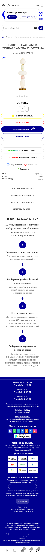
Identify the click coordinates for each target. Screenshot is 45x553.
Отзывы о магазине (21, 202)
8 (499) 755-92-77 (22, 399)
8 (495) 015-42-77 (22, 392)
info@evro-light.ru (22, 410)
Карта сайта (22, 507)
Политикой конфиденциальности (28, 495)
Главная (9, 37)
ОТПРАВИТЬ (22, 501)
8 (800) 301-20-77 (22, 385)
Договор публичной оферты (22, 511)
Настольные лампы (22, 37)
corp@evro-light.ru (22, 417)
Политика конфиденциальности (22, 509)
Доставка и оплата (22, 188)
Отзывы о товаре (22, 209)
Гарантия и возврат (21, 195)
